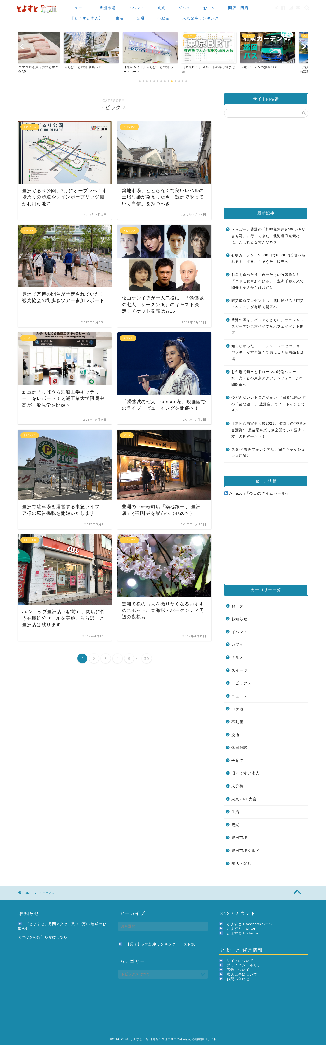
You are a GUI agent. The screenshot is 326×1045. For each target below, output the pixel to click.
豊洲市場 (107, 8)
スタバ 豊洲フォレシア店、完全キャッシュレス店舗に (268, 453)
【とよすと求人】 (86, 18)
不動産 (163, 18)
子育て (237, 760)
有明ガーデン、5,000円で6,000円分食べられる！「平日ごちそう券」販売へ (268, 258)
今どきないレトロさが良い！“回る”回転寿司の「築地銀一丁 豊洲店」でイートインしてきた (269, 404)
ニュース (78, 8)
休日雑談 (239, 747)
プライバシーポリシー (246, 965)
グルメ (184, 8)
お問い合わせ (238, 979)
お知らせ (239, 619)
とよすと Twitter (241, 929)
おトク (209, 8)
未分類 (237, 786)
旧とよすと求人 (245, 773)
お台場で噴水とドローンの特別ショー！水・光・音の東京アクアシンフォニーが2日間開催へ (268, 378)
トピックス (241, 683)
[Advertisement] (266, 162)
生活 (120, 18)
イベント (136, 8)
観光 (161, 8)
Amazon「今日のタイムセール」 (259, 493)
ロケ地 (237, 709)
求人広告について (242, 974)
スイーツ (239, 670)
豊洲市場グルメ (245, 850)
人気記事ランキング (200, 18)
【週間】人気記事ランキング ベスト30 (161, 944)
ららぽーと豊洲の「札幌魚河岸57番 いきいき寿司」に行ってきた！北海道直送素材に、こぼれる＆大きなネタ (268, 235)
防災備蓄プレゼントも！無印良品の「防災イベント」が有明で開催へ (267, 304)
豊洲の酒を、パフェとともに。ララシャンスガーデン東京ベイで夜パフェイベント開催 (267, 326)
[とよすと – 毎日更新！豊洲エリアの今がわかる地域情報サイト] (37, 13)
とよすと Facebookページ (250, 924)
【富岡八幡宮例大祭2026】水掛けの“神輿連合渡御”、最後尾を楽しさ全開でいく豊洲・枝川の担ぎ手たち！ (269, 430)
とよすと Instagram (244, 933)
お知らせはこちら (52, 937)
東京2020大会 (244, 799)
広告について (238, 970)
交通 (141, 18)
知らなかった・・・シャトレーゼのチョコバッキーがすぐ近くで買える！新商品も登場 (267, 352)
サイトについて (240, 961)
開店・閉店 (238, 8)
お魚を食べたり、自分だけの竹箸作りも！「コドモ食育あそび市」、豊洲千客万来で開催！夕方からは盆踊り (267, 281)
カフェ (237, 644)
